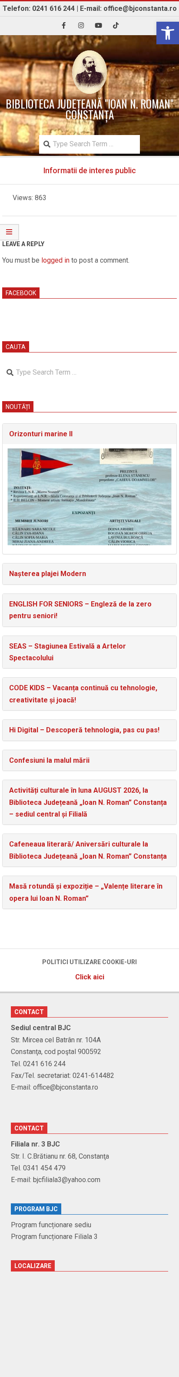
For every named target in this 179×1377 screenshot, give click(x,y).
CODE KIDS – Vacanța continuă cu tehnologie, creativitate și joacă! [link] (83, 694)
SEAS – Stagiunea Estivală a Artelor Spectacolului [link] (67, 652)
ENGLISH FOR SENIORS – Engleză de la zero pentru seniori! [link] (80, 610)
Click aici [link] (89, 977)
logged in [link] (55, 260)
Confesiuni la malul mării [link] (49, 760)
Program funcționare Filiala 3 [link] (54, 1236)
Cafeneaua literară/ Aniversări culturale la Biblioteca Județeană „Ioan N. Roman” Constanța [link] (88, 850)
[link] (167, 33)
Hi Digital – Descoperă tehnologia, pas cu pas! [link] (84, 730)
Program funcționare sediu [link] (51, 1225)
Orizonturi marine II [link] (41, 434)
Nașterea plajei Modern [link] (47, 574)
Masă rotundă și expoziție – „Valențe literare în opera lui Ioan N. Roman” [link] (85, 892)
